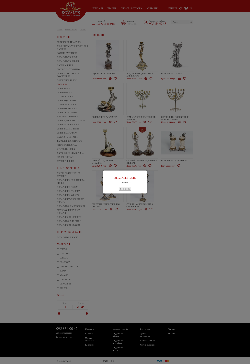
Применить (125, 188)
